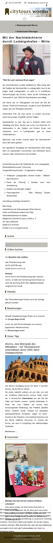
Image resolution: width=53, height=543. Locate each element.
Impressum (36, 541)
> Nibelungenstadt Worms (26, 25)
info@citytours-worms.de (38, 3)
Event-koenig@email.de (18, 228)
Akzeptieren (9, 537)
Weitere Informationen (21, 541)
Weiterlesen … (11, 431)
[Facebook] (46, 5)
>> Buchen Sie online (16, 257)
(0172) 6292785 (15, 3)
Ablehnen (27, 537)
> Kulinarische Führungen (26, 31)
